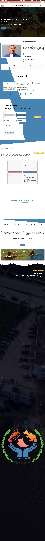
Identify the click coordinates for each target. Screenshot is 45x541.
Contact (29, 2)
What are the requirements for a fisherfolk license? (13, 224)
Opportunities (10, 2)
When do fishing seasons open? (31, 231)
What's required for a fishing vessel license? (34, 224)
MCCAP (25, 2)
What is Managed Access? (8, 231)
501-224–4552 (42, 0)
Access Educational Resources (9, 132)
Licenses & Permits (3, 2)
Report (42, 2)
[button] (37, 117)
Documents (18, 2)
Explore (33, 254)
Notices (14, 2)
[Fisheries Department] (2, 5)
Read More (22, 27)
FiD (22, 2)
